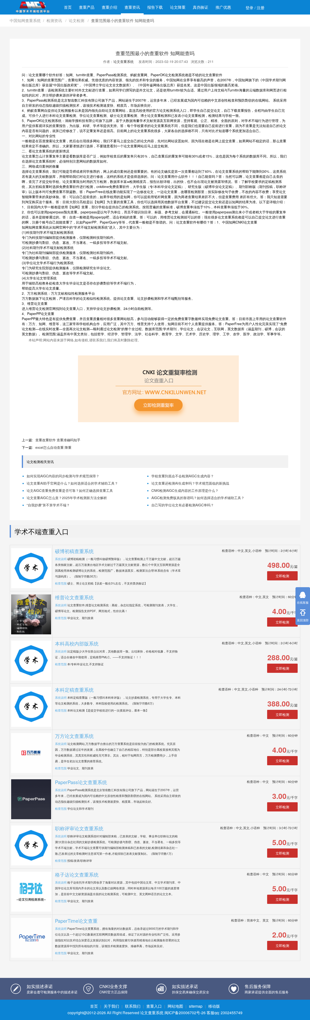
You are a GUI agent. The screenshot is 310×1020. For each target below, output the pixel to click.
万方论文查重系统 (74, 735)
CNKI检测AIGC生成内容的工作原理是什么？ (184, 490)
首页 (68, 7)
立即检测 (282, 575)
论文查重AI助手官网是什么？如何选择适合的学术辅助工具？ (72, 483)
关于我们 (111, 1006)
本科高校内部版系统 (77, 643)
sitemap (195, 1006)
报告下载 (155, 7)
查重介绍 (109, 7)
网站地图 (175, 1006)
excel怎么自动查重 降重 (53, 447)
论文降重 (178, 7)
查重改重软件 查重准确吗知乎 (57, 439)
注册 (260, 7)
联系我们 (132, 1006)
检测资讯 (54, 20)
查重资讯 (132, 7)
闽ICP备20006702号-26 (185, 1012)
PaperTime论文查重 (76, 920)
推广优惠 (223, 7)
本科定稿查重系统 (74, 689)
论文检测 (77, 20)
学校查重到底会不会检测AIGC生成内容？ (182, 475)
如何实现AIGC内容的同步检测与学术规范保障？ (63, 475)
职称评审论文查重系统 (79, 828)
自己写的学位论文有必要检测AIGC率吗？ (182, 504)
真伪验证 (200, 7)
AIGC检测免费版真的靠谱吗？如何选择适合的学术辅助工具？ (197, 497)
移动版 (214, 1006)
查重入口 (154, 1006)
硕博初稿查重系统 (74, 551)
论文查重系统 (123, 61)
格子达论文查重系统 (77, 874)
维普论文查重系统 (74, 597)
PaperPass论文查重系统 (81, 782)
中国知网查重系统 (25, 20)
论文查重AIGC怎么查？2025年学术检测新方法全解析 (67, 497)
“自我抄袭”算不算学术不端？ (48, 504)
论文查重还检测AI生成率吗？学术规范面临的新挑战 (190, 483)
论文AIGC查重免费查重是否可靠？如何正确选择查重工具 (70, 490)
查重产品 (86, 7)
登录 (249, 7)
